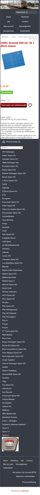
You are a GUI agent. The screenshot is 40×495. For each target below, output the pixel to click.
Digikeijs (5, 188)
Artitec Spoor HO (9, 155)
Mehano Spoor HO (9, 285)
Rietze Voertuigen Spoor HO (13, 342)
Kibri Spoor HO (8, 234)
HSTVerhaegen (8, 152)
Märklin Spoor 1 (8, 281)
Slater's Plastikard (9, 371)
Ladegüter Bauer (8, 238)
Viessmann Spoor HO (10, 396)
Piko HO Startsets (9, 313)
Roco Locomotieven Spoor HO (14, 349)
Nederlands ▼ (22, 12)
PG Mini (5, 302)
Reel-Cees (6, 338)
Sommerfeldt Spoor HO (11, 374)
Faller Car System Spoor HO (13, 209)
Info (8, 22)
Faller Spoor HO (8, 206)
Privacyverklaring (29, 482)
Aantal (3, 100)
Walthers (5, 410)
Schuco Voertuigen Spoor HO (14, 363)
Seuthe (5, 367)
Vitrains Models (8, 399)
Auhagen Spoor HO (10, 159)
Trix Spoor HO (7, 385)
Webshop (25, 17)
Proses (5, 328)
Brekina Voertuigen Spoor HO (14, 173)
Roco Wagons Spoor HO (12, 353)
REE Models (7, 335)
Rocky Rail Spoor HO (10, 346)
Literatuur (6, 249)
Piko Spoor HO (8, 306)
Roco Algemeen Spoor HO (12, 356)
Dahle (4, 184)
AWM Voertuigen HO (10, 163)
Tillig (4, 381)
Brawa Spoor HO (9, 170)
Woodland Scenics (9, 417)
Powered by (20, 491)
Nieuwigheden (25, 26)
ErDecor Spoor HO (9, 191)
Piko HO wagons (9, 317)
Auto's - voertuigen (9, 421)
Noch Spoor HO (8, 295)
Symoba (5, 378)
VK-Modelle (7, 403)
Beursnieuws (8, 31)
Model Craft (6, 288)
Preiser (5, 324)
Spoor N (5, 428)
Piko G (5, 320)
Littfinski (5, 252)
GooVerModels (8, 216)
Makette (5, 267)
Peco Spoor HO (8, 299)
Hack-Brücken (7, 220)
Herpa (4, 224)
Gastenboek (25, 31)
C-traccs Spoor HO (9, 181)
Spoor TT (6, 432)
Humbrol (5, 227)
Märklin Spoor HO (9, 274)
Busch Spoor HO (9, 177)
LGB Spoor (6, 242)
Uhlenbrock (6, 389)
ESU (4, 195)
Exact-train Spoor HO (10, 202)
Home (8, 17)
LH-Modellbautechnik (10, 245)
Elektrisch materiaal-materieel (14, 424)
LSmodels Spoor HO (10, 259)
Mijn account (9, 26)
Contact (25, 22)
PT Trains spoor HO (10, 331)
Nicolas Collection (9, 292)
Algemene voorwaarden (25, 476)
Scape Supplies (8, 360)
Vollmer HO (6, 406)
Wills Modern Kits (9, 414)
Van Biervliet (7, 392)
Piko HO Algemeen (9, 310)
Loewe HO (6, 256)
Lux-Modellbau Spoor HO (12, 263)
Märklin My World (9, 277)
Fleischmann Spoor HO (11, 213)
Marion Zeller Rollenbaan (12, 270)
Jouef (4, 231)
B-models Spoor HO (10, 166)
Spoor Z (5, 435)
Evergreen (6, 198)
